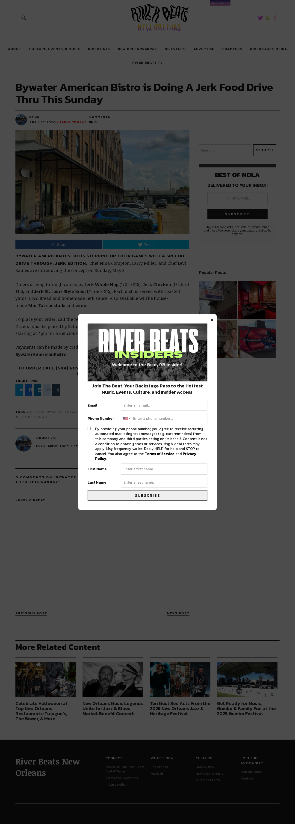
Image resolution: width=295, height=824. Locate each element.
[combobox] (126, 418)
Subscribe (147, 495)
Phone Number (101, 418)
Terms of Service (159, 453)
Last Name (97, 482)
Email (92, 405)
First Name (97, 469)
